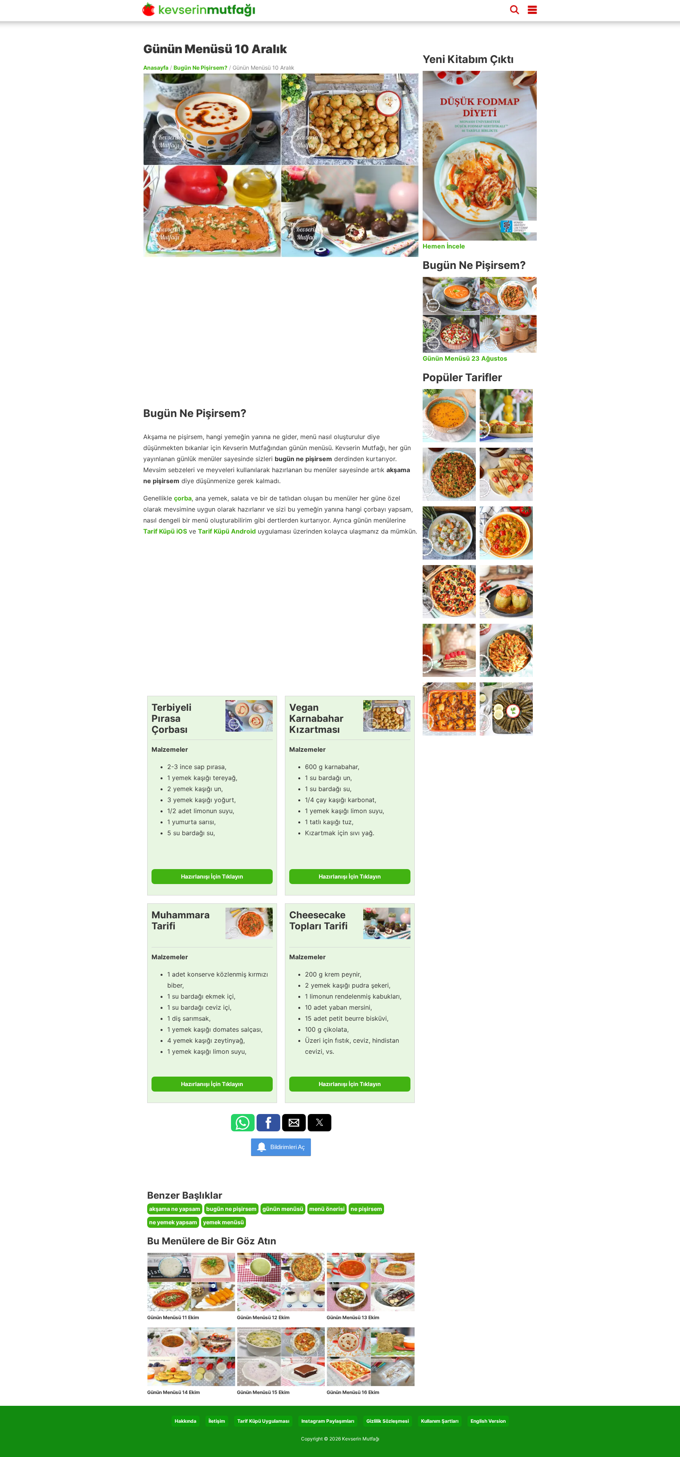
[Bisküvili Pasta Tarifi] (449, 650)
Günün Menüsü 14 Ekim (173, 1392)
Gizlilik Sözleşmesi (387, 1421)
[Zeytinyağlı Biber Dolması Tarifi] (506, 415)
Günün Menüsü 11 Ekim (173, 1317)
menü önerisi (327, 1208)
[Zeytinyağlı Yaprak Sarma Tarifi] (506, 709)
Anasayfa (155, 67)
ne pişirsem (366, 1208)
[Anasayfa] (201, 13)
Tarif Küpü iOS (165, 531)
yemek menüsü (223, 1222)
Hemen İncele (444, 246)
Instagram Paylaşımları (327, 1421)
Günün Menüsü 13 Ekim (353, 1317)
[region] (281, 328)
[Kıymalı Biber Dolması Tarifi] (506, 591)
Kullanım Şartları (439, 1421)
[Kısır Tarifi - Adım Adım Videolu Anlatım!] (449, 474)
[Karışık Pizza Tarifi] (449, 591)
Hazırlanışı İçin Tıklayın (212, 876)
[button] (243, 1122)
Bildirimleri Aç (287, 1147)
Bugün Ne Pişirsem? (200, 67)
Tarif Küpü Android (227, 531)
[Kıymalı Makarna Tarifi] (506, 650)
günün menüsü (282, 1208)
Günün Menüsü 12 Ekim (263, 1317)
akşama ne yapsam (174, 1208)
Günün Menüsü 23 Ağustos (465, 358)
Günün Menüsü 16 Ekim (353, 1392)
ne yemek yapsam (173, 1222)
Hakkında (185, 1421)
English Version (488, 1421)
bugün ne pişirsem (231, 1208)
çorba (183, 498)
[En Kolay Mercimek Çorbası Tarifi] (449, 415)
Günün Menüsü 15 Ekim (263, 1392)
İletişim (217, 1421)
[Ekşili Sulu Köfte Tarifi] (449, 533)
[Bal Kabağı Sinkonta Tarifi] (449, 709)
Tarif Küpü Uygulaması (263, 1421)
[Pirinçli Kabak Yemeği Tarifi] (506, 533)
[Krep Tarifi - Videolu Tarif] (506, 474)
